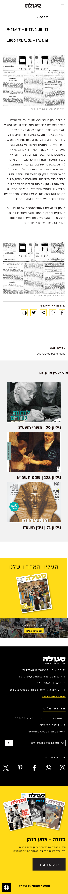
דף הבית (44, 17)
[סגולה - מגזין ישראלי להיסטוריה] (33, 5)
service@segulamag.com (37, 676)
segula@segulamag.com (28, 689)
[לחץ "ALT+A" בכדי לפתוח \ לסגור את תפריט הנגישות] (6, 887)
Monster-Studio (41, 885)
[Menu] (62, 5)
